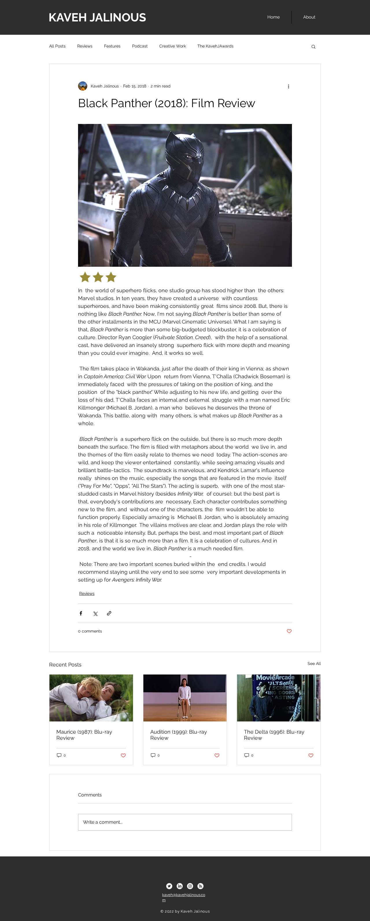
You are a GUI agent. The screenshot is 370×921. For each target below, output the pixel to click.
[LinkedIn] (180, 886)
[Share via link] (109, 613)
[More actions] (288, 86)
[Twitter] (169, 886)
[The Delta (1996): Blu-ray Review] (279, 698)
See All (314, 663)
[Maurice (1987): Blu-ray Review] (91, 698)
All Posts (57, 46)
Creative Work (172, 46)
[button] (313, 46)
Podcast (140, 46)
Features (112, 46)
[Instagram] (190, 886)
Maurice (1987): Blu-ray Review (84, 735)
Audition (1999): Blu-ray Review (178, 735)
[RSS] (200, 886)
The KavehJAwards (215, 46)
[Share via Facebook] (81, 613)
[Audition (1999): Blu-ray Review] (185, 698)
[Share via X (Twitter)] (95, 613)
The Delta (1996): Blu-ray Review (274, 735)
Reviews (84, 46)
